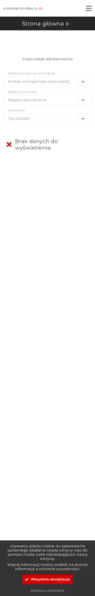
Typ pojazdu (16, 110)
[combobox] (8, 81)
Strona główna (43, 23)
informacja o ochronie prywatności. (47, 569)
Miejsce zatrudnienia (22, 91)
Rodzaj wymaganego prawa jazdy (31, 73)
